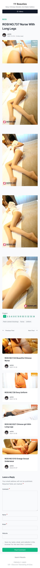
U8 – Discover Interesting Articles (20, 565)
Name (4, 515)
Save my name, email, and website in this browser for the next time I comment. (20, 543)
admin (9, 34)
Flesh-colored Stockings (10, 321)
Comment (6, 489)
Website (5, 533)
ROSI (4, 19)
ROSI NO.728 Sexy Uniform (16, 392)
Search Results (20, 557)
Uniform (28, 321)
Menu (21, 11)
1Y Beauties (20, 4)
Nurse (22, 321)
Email (4, 524)
